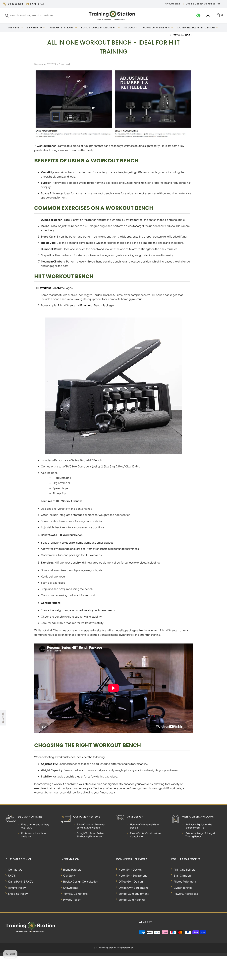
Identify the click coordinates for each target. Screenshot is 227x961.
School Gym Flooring (131, 899)
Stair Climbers (182, 875)
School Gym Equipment (133, 893)
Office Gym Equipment (133, 887)
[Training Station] (112, 15)
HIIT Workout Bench (47, 288)
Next (187, 35)
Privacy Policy (72, 899)
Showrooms (172, 3)
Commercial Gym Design (196, 27)
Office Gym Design (130, 881)
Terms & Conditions (75, 893)
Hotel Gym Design (130, 869)
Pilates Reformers (185, 881)
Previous (177, 35)
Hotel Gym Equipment (132, 875)
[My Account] (208, 15)
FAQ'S (12, 875)
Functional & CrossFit (99, 27)
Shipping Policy (18, 893)
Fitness (14, 27)
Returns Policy (17, 887)
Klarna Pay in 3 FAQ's (20, 881)
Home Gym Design (156, 27)
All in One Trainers (184, 869)
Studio (129, 27)
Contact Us (15, 869)
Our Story (69, 875)
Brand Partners (72, 869)
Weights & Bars (62, 27)
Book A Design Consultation (80, 881)
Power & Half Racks (186, 893)
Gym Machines (183, 887)
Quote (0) (2, 717)
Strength (34, 27)
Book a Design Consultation (203, 3)
